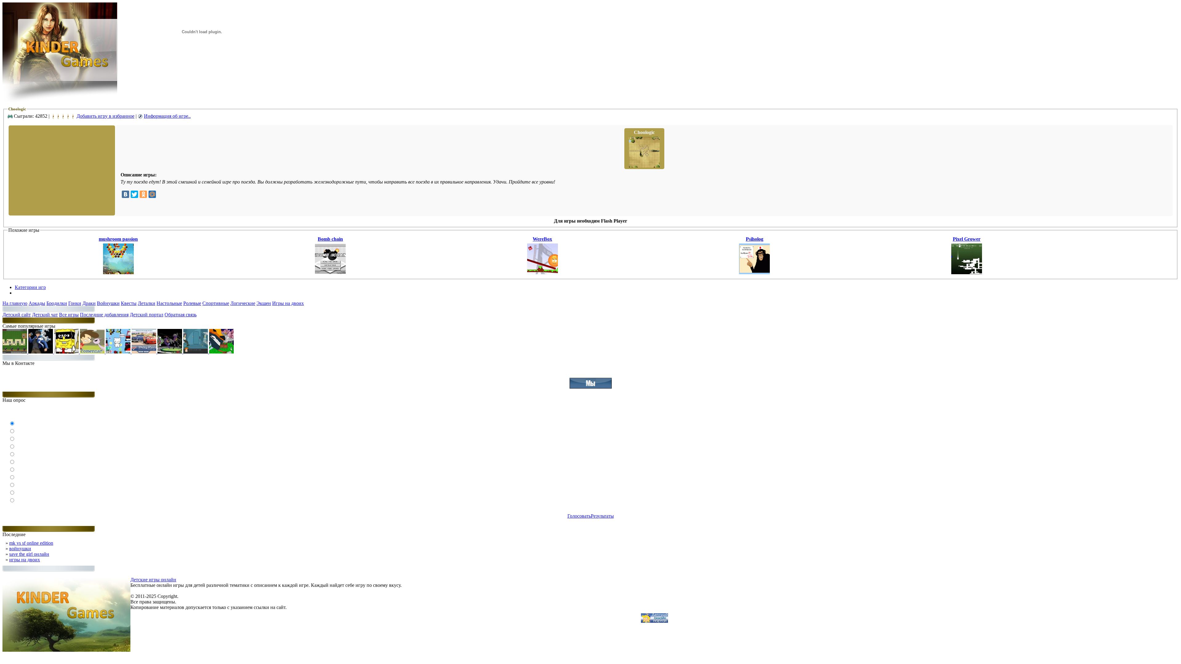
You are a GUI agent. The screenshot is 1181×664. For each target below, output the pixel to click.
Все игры (69, 314)
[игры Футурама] (196, 351)
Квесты (129, 303)
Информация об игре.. (167, 116)
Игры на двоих (288, 303)
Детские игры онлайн (153, 579)
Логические (242, 303)
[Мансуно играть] (41, 351)
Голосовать (579, 516)
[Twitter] (134, 194)
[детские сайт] (654, 621)
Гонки (74, 303)
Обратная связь (181, 314)
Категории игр (30, 287)
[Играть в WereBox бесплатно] (542, 272)
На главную (14, 303)
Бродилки (56, 303)
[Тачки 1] (144, 351)
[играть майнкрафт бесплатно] (15, 351)
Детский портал (146, 314)
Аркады (37, 303)
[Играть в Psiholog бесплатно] (754, 272)
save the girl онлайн (29, 554)
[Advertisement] (61, 170)
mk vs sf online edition (31, 543)
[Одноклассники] (143, 194)
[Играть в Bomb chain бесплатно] (330, 272)
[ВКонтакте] (125, 194)
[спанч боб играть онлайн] (67, 351)
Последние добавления (104, 314)
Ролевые (192, 303)
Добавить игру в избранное (105, 116)
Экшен (263, 303)
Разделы (23, 292)
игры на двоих (24, 559)
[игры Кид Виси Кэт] (93, 351)
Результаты (602, 516)
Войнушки (108, 303)
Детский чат (45, 314)
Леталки (146, 303)
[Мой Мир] (152, 194)
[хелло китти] (119, 351)
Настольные (169, 303)
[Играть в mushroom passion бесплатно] (118, 272)
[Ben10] (170, 351)
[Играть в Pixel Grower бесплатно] (966, 272)
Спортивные (215, 303)
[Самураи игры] (221, 351)
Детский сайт (16, 314)
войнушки (20, 548)
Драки (89, 303)
